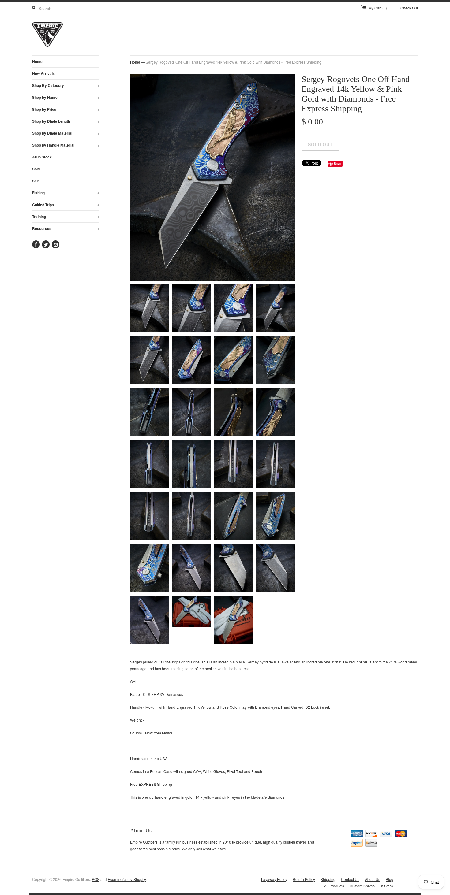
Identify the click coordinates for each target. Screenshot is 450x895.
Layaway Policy (274, 879)
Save (337, 163)
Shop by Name (65, 97)
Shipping (328, 879)
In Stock (386, 885)
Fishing (65, 192)
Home (37, 61)
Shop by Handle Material (65, 145)
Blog (389, 879)
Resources (65, 228)
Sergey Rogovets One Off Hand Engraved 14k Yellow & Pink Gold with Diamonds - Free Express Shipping (233, 62)
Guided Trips (65, 204)
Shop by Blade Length (65, 121)
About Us (372, 879)
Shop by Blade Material (65, 133)
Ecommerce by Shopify (127, 879)
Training (65, 216)
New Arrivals (43, 73)
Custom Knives (362, 885)
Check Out (409, 7)
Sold (36, 169)
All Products (334, 885)
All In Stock (42, 157)
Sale (36, 181)
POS (95, 879)
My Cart (378, 7)
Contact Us (350, 879)
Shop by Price (65, 109)
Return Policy (304, 879)
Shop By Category (65, 85)
